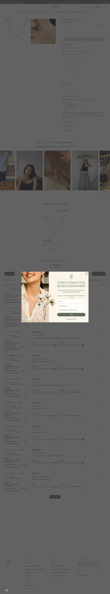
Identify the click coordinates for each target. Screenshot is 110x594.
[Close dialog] (86, 273)
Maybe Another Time (71, 319)
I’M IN (71, 314)
